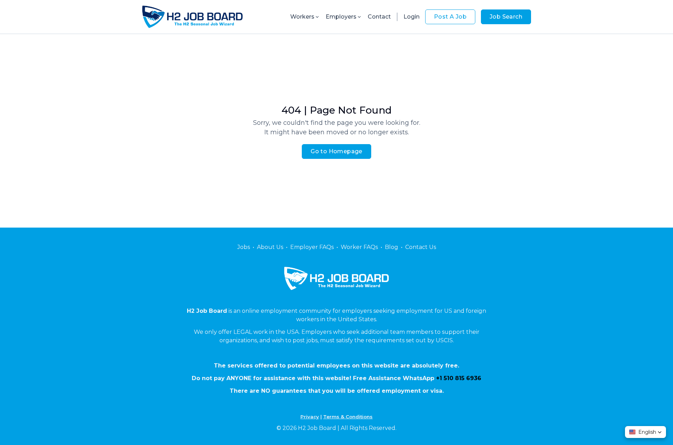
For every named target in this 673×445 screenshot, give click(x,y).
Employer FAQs (312, 247)
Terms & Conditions (348, 416)
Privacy (309, 416)
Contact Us (420, 247)
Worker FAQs (359, 247)
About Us (270, 247)
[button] (645, 432)
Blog (391, 247)
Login (411, 16)
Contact (379, 16)
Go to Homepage (336, 151)
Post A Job (450, 16)
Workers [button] (302, 16)
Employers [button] (341, 16)
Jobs (243, 247)
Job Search (506, 16)
